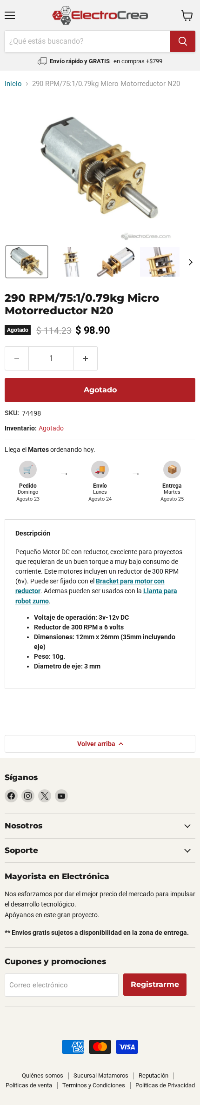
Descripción (32, 533)
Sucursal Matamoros (100, 1075)
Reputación (153, 1075)
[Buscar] (182, 41)
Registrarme (155, 984)
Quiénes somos (42, 1075)
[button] (26, 262)
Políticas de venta (29, 1085)
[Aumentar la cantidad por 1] (86, 358)
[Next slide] (190, 262)
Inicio (13, 84)
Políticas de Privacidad (165, 1085)
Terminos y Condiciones (93, 1085)
